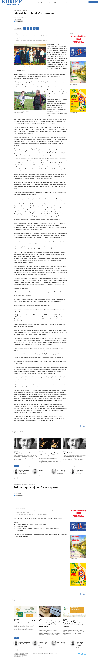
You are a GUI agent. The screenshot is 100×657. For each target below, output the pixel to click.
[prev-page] (14, 478)
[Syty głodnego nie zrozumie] (25, 443)
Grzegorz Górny (63, 465)
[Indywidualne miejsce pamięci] (53, 471)
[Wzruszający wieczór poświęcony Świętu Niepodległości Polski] (50, 443)
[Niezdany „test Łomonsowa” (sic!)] (35, 471)
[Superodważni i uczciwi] (74, 443)
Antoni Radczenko (46, 465)
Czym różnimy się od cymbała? (23, 38)
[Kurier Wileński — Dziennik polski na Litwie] (12, 2)
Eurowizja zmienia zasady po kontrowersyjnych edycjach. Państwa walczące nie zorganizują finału (37, 35)
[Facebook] (24, 28)
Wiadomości (24, 10)
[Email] (34, 28)
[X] (28, 28)
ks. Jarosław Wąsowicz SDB (73, 465)
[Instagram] (79, 426)
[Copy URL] (37, 28)
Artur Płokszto (55, 465)
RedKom (16, 451)
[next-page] (17, 478)
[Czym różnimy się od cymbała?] (16, 471)
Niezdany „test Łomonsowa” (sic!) (42, 471)
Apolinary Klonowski (22, 473)
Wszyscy (29, 465)
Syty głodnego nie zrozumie (22, 453)
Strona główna (17, 10)
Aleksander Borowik (37, 465)
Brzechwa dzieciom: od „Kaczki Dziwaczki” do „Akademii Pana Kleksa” (32, 40)
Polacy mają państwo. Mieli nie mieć (80, 471)
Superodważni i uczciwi (70, 453)
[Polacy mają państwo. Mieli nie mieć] (72, 471)
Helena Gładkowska (21, 17)
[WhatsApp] (31, 28)
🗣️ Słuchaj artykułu (18, 21)
